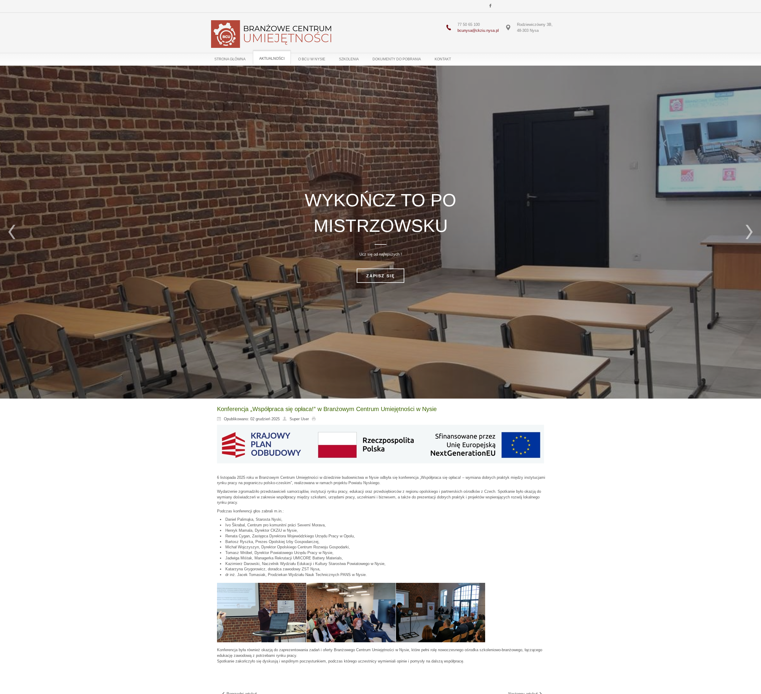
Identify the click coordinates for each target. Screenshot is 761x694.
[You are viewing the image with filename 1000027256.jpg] (261, 612)
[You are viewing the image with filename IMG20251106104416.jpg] (440, 612)
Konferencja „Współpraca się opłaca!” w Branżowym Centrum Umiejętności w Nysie (327, 409)
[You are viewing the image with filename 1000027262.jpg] (351, 612)
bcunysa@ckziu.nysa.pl (478, 30)
